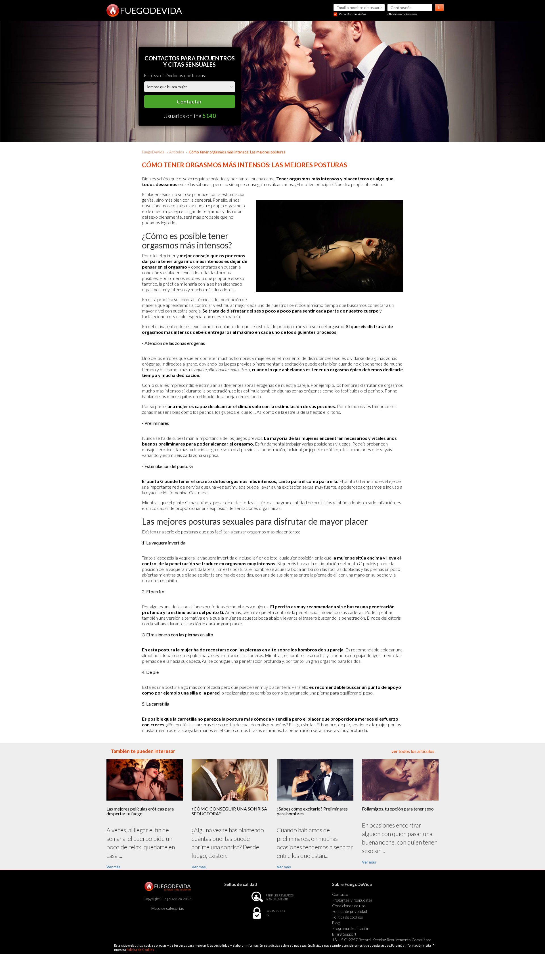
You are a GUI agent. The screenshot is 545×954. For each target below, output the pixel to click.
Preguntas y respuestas (352, 900)
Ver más (113, 866)
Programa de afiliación (350, 928)
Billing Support (344, 934)
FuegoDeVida (153, 152)
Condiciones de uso (349, 905)
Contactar (189, 101)
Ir (439, 7)
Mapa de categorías (167, 908)
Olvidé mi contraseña (402, 14)
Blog (335, 922)
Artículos (176, 152)
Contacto (340, 894)
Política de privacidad (349, 911)
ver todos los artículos (412, 751)
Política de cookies (347, 917)
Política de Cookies (141, 949)
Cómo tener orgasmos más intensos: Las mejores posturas (237, 152)
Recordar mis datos (352, 14)
